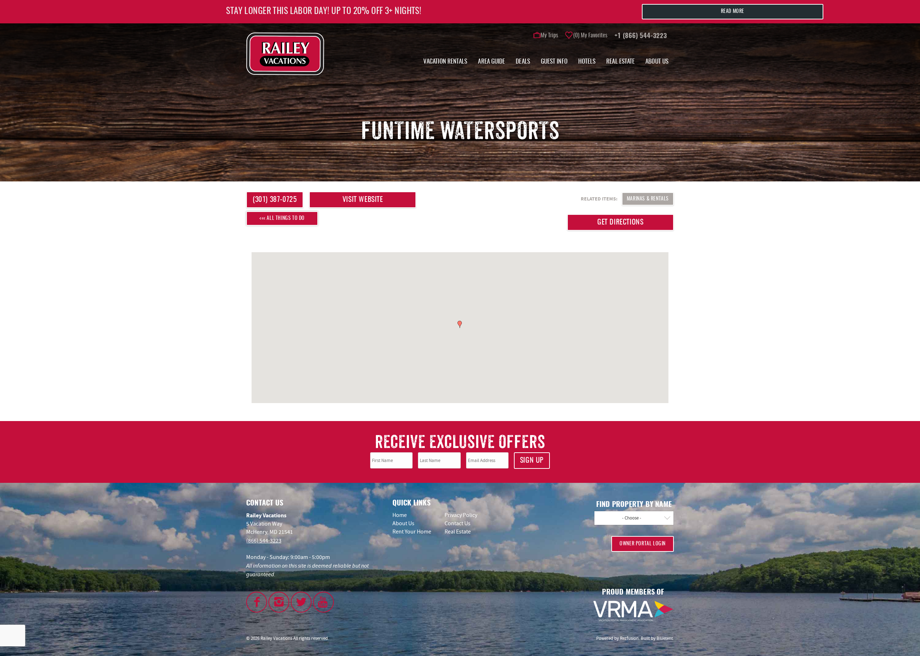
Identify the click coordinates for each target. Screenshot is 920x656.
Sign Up (532, 460)
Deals (523, 62)
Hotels (587, 62)
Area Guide (491, 62)
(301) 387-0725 (275, 199)
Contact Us (457, 523)
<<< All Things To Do (282, 218)
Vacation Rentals (445, 62)
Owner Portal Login (643, 543)
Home (399, 515)
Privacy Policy (461, 515)
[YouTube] (323, 602)
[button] (459, 324)
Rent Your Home (411, 531)
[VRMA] (633, 611)
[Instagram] (278, 602)
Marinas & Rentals (648, 199)
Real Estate (620, 62)
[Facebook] (256, 602)
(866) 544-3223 (263, 540)
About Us (656, 62)
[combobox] (633, 518)
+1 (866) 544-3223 (641, 36)
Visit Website (362, 199)
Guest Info (554, 62)
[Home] (285, 53)
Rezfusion (629, 638)
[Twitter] (301, 602)
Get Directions (620, 222)
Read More (732, 11)
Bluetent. (665, 638)
